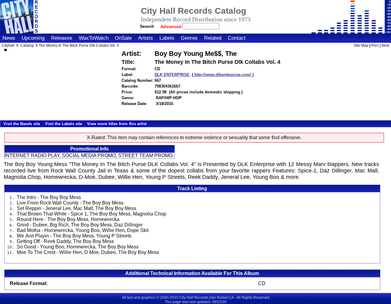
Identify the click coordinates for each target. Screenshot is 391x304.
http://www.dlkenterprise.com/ (222, 74)
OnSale (123, 38)
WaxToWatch (93, 38)
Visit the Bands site (21, 123)
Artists (145, 38)
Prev (375, 45)
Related (212, 38)
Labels (166, 38)
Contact (237, 38)
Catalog (27, 45)
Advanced (171, 26)
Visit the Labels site (63, 123)
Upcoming (33, 38)
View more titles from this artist (117, 123)
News (8, 38)
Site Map (361, 45)
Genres (189, 38)
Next (385, 45)
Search (147, 26)
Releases (61, 38)
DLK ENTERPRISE (173, 74)
